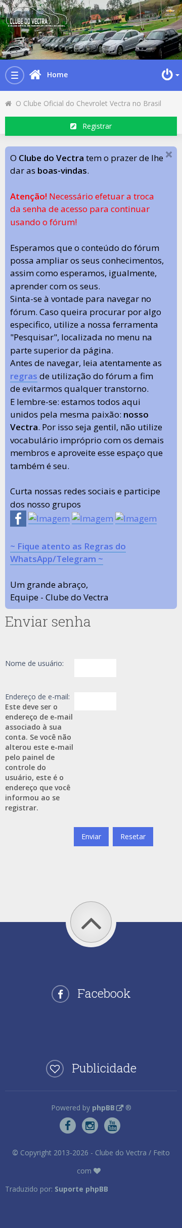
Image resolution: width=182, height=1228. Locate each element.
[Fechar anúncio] (169, 154)
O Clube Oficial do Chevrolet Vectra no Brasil (86, 103)
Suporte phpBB (81, 1189)
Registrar (94, 126)
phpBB (103, 1107)
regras (23, 376)
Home (57, 74)
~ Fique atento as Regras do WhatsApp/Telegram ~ (68, 552)
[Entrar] (169, 75)
